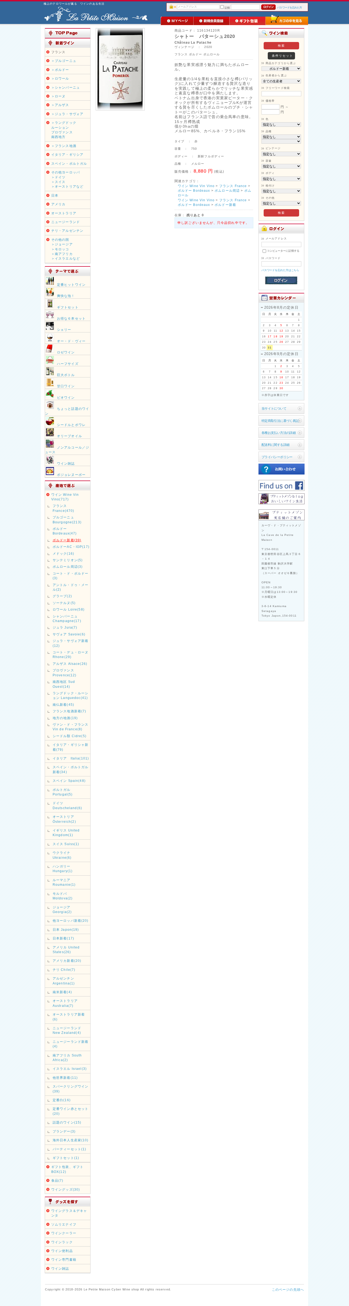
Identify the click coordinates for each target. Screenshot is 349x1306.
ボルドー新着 (225, 204)
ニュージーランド (65, 222)
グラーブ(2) (62, 596)
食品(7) (57, 1180)
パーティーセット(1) (69, 1149)
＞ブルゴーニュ (63, 60)
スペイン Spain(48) (69, 780)
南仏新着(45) (63, 704)
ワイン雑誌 (60, 1268)
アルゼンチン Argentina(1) (64, 981)
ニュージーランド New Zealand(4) (67, 1030)
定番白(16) (62, 1100)
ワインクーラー (63, 1233)
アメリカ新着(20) (67, 960)
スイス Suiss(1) (66, 844)
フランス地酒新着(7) (69, 711)
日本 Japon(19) (66, 929)
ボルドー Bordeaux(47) (65, 531)
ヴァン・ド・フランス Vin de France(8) (71, 727)
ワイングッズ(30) (65, 1189)
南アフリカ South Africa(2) (67, 1057)
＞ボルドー (60, 69)
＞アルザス (60, 105)
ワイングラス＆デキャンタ (69, 1213)
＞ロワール (60, 78)
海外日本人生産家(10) (71, 1140)
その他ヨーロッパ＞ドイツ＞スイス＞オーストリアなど (67, 179)
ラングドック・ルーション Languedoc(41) (71, 695)
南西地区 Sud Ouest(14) (64, 684)
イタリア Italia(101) (71, 758)
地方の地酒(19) (65, 718)
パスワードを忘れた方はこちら (280, 270)
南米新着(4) (62, 992)
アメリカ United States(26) (66, 949)
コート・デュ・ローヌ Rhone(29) (71, 654)
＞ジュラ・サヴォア (67, 114)
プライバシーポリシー (277, 457)
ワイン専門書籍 (63, 1259)
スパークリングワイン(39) (71, 1089)
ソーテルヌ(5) (64, 603)
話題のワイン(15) (67, 1122)
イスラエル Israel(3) (70, 1068)
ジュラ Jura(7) (65, 627)
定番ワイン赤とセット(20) (71, 1111)
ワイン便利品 (62, 1251)
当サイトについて (273, 408)
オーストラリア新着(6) (69, 1017)
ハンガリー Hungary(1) (63, 868)
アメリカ (58, 204)
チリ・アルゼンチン (67, 230)
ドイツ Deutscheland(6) (67, 805)
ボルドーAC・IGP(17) (71, 546)
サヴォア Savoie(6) (69, 634)
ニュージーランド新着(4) (71, 1044)
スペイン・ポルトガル (69, 163)
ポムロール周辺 (227, 190)
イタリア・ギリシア (67, 154)
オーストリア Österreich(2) (64, 819)
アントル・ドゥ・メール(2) (71, 587)
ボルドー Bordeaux (194, 190)
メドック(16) (63, 553)
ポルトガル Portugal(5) (63, 792)
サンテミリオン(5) (68, 560)
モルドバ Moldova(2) (63, 896)
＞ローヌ (58, 96)
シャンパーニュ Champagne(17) (67, 618)
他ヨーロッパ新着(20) (71, 920)
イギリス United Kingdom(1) (66, 832)
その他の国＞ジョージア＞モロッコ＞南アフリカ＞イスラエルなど (65, 249)
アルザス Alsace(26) (70, 663)
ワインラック (62, 1242)
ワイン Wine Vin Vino (196, 186)
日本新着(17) (63, 938)
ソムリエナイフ (63, 1224)
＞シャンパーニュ (65, 87)
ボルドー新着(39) (67, 540)
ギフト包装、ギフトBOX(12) (67, 1169)
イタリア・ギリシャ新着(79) (71, 747)
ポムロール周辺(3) (68, 566)
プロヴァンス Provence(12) (65, 672)
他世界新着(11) (65, 1077)
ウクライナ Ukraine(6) (63, 855)
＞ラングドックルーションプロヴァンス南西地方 (63, 130)
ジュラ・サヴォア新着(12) (71, 643)
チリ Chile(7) (64, 969)
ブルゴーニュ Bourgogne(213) (67, 519)
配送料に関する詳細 (275, 444)
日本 (54, 195)
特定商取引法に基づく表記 (280, 420)
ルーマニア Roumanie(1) (64, 882)
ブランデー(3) (64, 1131)
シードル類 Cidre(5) (69, 736)
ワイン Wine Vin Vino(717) (65, 497)
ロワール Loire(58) (69, 609)
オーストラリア (63, 213)
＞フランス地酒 (63, 146)
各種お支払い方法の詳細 (278, 432)
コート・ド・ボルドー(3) (71, 576)
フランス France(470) (63, 508)
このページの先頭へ (288, 1289)
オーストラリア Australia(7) (65, 1003)
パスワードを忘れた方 (289, 7)
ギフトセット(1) (66, 1158)
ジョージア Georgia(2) (62, 909)
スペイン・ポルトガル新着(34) (71, 769)
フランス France (233, 186)
